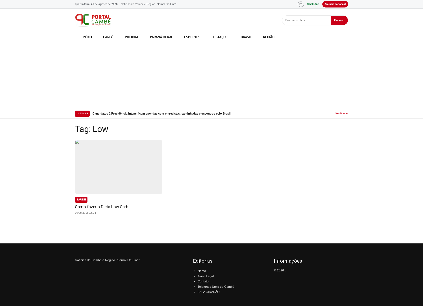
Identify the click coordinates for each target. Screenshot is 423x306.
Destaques (221, 37)
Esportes (192, 37)
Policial (132, 37)
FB (300, 4)
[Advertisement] (211, 76)
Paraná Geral (161, 37)
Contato (203, 281)
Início (87, 37)
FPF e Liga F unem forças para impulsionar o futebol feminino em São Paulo (145, 113)
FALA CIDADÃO (209, 292)
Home (202, 271)
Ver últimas (341, 113)
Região (269, 37)
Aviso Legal (206, 276)
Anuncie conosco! (335, 4)
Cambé (108, 37)
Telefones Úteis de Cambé (216, 286)
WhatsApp (313, 4)
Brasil (246, 37)
